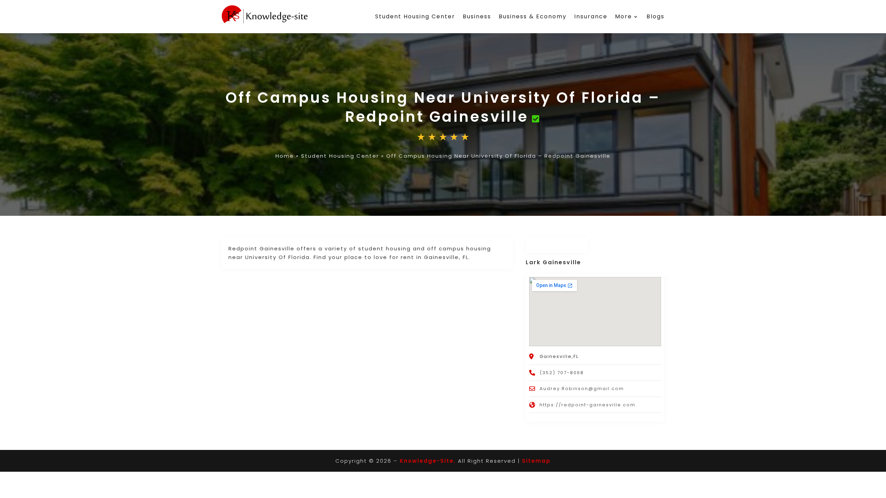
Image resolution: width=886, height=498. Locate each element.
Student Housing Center (415, 16)
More (623, 16)
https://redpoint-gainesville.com (587, 405)
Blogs (655, 16)
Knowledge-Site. (428, 460)
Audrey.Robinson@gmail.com (582, 388)
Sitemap (536, 460)
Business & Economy (533, 16)
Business (477, 16)
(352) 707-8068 (562, 372)
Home (284, 155)
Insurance (590, 16)
